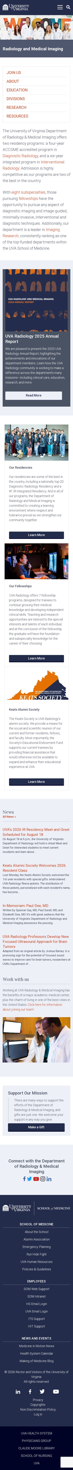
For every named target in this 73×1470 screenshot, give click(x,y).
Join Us (14, 72)
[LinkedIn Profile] (18, 1391)
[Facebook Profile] (30, 1391)
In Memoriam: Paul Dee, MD (25, 906)
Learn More (36, 535)
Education (17, 90)
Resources (17, 116)
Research (16, 107)
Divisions (16, 99)
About (13, 81)
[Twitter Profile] (42, 1391)
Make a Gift (36, 1127)
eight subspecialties (28, 192)
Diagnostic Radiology (20, 156)
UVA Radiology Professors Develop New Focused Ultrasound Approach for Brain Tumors (36, 941)
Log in (38, 1414)
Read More (33, 395)
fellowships (28, 198)
